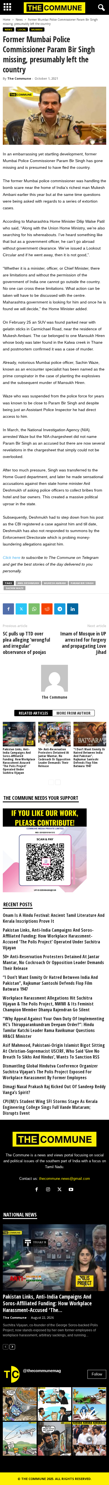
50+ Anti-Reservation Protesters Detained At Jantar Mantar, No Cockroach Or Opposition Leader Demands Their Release (54, 757)
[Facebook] (8, 609)
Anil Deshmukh (28, 583)
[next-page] (58, 782)
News (19, 20)
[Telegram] (59, 609)
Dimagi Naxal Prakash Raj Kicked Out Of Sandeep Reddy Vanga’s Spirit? (54, 1089)
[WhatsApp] (34, 609)
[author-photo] (54, 678)
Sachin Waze (14, 588)
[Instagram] (49, 1190)
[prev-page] (51, 782)
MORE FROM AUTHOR (73, 713)
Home (6, 20)
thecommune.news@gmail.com (64, 1178)
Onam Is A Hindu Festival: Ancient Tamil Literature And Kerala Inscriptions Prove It (54, 918)
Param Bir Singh (82, 583)
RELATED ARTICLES (33, 713)
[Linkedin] (72, 609)
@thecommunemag (42, 1370)
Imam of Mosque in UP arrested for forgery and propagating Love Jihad (83, 642)
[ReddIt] (47, 609)
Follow (97, 1374)
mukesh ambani (55, 583)
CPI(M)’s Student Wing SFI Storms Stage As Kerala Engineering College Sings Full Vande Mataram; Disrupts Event (50, 1107)
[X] (61, 1190)
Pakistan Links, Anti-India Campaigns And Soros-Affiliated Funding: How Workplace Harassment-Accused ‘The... (47, 1303)
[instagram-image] (20, 1404)
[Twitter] (21, 609)
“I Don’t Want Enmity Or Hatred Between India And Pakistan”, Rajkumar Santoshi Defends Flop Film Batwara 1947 (89, 757)
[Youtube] (72, 1190)
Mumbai (36, 29)
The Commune (19, 78)
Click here (11, 557)
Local (22, 29)
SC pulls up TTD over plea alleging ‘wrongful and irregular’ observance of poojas (26, 642)
